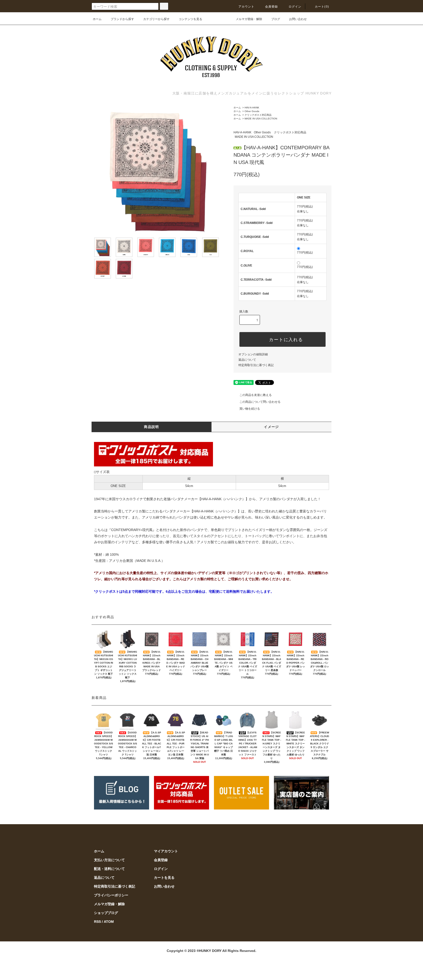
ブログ (275, 19)
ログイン (295, 6)
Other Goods (252, 111)
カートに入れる (286, 339)
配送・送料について (109, 869)
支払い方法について (109, 860)
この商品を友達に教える (255, 395)
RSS (97, 922)
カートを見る (164, 877)
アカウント (246, 6)
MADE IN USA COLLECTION (261, 118)
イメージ (271, 427)
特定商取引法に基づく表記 (256, 365)
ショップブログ (106, 913)
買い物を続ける (249, 408)
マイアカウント (166, 851)
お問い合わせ (298, 19)
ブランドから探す (122, 19)
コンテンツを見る (190, 19)
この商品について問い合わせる (260, 402)
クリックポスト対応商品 (258, 115)
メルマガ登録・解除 (249, 19)
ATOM (109, 922)
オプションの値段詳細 (253, 354)
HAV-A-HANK (252, 107)
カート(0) (322, 6)
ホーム (97, 19)
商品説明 (151, 427)
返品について (247, 359)
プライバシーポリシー (111, 895)
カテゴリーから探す (156, 19)
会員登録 (271, 6)
